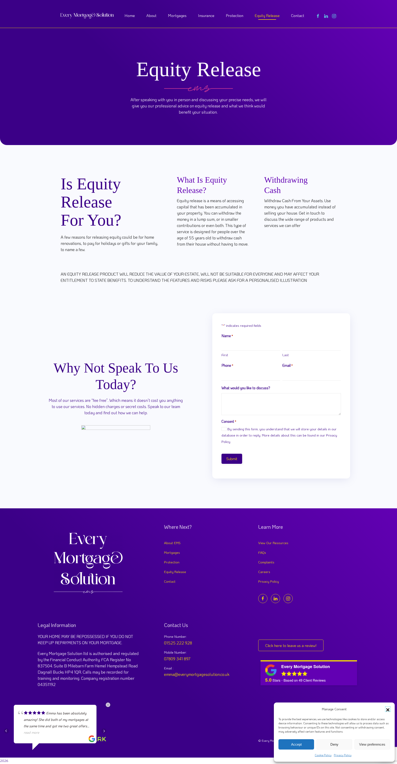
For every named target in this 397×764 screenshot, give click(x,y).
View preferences (372, 744)
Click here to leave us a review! (290, 645)
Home (130, 15)
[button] (388, 709)
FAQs (262, 552)
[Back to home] (87, 15)
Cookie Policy (323, 755)
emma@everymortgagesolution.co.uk (196, 674)
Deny (334, 744)
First (224, 355)
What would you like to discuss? (245, 387)
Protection (234, 15)
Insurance (206, 15)
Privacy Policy (343, 755)
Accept (296, 744)
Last (285, 355)
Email (287, 365)
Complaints (266, 562)
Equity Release (267, 15)
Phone (227, 365)
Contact (297, 15)
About (151, 15)
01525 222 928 (178, 643)
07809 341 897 (177, 658)
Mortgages (177, 15)
